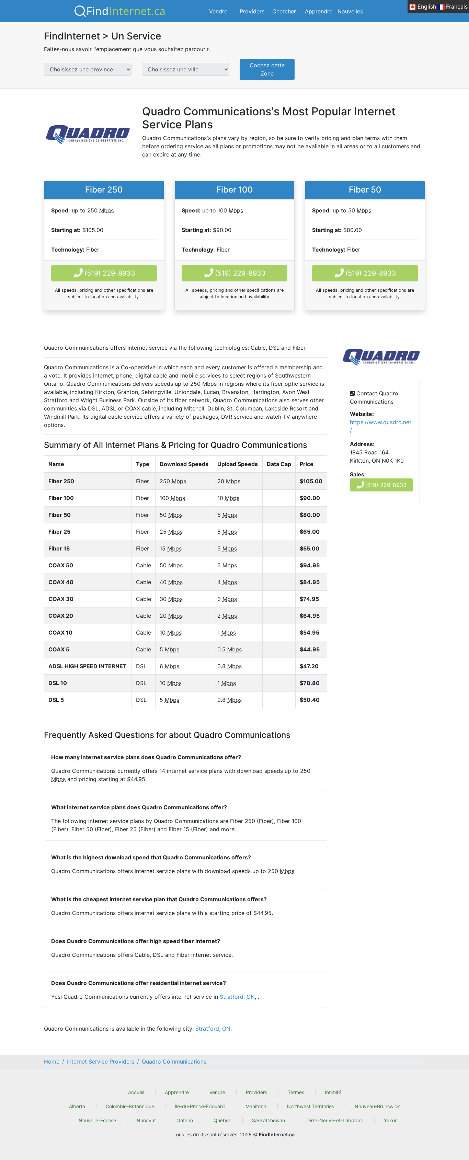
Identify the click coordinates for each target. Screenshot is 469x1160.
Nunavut (146, 1120)
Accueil (136, 1092)
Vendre (218, 11)
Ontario (184, 1120)
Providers (252, 11)
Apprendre (318, 11)
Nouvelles (350, 11)
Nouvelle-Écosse (97, 1120)
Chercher (284, 11)
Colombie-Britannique (130, 1106)
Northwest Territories (310, 1106)
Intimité (333, 1092)
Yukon (391, 1120)
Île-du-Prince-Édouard (200, 1106)
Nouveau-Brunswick (377, 1106)
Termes (296, 1092)
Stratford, (237, 996)
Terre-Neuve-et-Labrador (334, 1120)
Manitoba (255, 1106)
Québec (222, 1120)
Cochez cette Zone (267, 69)
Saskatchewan (268, 1120)
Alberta (77, 1106)
